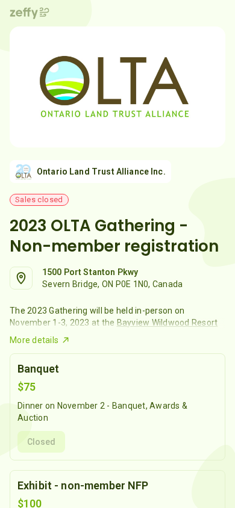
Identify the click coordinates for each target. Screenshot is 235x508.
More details (34, 340)
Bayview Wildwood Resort (167, 322)
